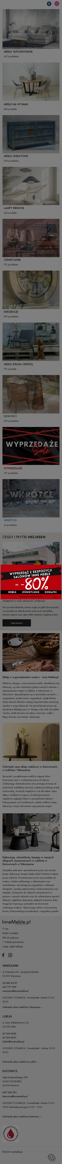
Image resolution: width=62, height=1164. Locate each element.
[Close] (58, 567)
